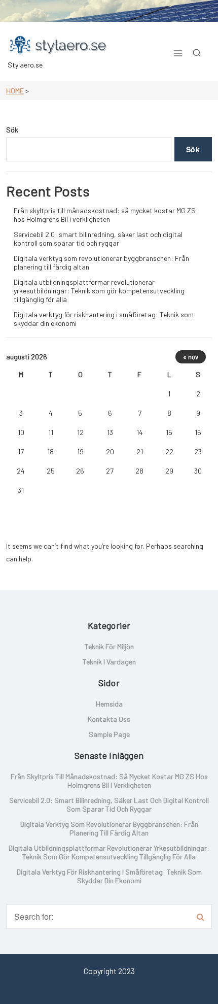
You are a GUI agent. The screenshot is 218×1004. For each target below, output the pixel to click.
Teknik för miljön (109, 646)
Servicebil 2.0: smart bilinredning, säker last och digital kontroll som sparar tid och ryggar (98, 238)
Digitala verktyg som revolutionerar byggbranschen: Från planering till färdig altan (101, 262)
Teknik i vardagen (109, 661)
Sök (12, 129)
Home (15, 90)
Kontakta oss (109, 719)
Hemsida (109, 703)
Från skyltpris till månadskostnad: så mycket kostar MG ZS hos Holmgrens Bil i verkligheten (105, 214)
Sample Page (109, 734)
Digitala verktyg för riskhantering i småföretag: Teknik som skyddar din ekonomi (104, 318)
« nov (190, 357)
